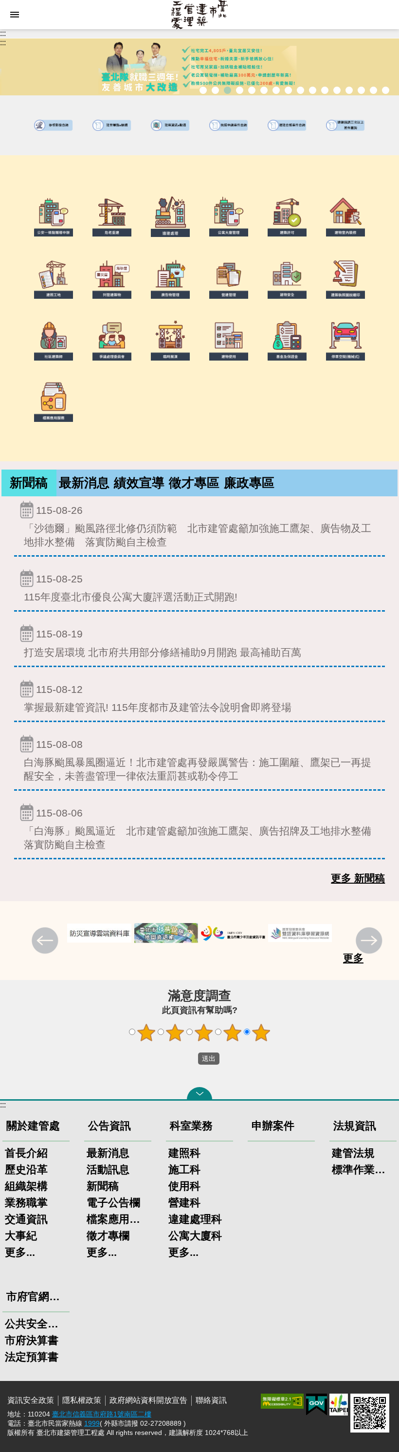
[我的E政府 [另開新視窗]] (316, 1405)
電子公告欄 (113, 1203)
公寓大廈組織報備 (312, 90)
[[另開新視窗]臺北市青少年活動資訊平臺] (233, 933)
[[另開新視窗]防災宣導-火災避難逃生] (99, 933)
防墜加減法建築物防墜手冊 (337, 90)
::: (3, 33)
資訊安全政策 (30, 1400)
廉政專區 (249, 483)
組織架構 (26, 1186)
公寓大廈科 (195, 1236)
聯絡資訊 (211, 1400)
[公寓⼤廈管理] (228, 215)
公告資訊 (109, 1126)
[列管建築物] (111, 277)
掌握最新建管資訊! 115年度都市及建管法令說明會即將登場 (157, 698)
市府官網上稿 (38, 1296)
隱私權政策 (81, 1400)
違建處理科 (195, 1219)
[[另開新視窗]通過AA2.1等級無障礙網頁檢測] (282, 1401)
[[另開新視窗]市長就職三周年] (199, 66)
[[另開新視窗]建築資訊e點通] (170, 125)
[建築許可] (287, 215)
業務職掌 (26, 1203)
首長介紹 (26, 1153)
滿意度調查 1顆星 (146, 1032)
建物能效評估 (349, 90)
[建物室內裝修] (345, 215)
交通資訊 (26, 1219)
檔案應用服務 (118, 1219)
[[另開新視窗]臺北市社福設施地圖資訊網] (166, 933)
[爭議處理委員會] (111, 339)
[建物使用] (228, 339)
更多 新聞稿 (358, 878)
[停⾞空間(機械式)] (345, 339)
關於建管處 (33, 1126)
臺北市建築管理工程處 (199, 14)
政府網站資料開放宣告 (148, 1400)
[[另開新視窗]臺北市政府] (338, 1405)
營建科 (184, 1203)
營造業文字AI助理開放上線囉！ (203, 90)
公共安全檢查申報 (324, 90)
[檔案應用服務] (53, 401)
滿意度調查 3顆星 (204, 1032)
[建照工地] (53, 277)
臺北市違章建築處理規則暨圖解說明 (251, 90)
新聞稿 (29, 483)
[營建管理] (228, 277)
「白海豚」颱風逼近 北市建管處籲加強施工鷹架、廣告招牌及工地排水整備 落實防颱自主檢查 (202, 828)
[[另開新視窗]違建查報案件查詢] (287, 125)
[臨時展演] (170, 339)
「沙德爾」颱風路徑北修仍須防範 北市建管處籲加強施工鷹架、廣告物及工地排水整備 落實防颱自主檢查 (197, 526)
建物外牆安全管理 (276, 90)
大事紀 (21, 1236)
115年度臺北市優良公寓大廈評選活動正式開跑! (130, 587)
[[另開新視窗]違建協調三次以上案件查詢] (345, 125)
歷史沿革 (26, 1169)
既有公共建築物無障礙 (264, 90)
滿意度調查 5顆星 (261, 1032)
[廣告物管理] (170, 277)
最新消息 (84, 483)
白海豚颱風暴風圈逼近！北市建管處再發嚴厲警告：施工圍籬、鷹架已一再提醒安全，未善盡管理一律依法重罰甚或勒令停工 (197, 760)
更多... (20, 1252)
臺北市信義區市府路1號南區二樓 (101, 1414)
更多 (353, 957)
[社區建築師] (53, 339)
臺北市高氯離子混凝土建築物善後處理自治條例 (361, 90)
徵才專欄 (108, 1236)
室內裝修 (288, 90)
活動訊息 (108, 1169)
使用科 (184, 1186)
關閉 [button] (199, 1093)
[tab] (28, 483)
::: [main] (3, 42)
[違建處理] (170, 215)
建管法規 (353, 1153)
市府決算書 (31, 1340)
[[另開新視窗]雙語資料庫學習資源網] (300, 933)
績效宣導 (139, 483)
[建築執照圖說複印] (345, 277)
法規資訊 (354, 1126)
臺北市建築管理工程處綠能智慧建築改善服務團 (239, 90)
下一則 (370, 941)
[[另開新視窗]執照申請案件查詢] (228, 125)
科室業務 (191, 1126)
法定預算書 (31, 1357)
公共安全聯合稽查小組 (36, 1324)
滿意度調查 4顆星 (232, 1032)
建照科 (184, 1153)
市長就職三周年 (215, 90)
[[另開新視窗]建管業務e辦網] (111, 125)
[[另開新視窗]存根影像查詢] (53, 125)
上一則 (46, 941)
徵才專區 (194, 483)
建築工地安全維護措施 (373, 90)
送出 (189, 1058)
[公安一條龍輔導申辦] (53, 215)
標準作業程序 (363, 1169)
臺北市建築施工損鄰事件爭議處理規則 (385, 90)
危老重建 (300, 90)
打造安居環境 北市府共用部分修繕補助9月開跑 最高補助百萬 (162, 642)
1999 (92, 1423)
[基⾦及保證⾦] (287, 339)
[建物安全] (287, 277)
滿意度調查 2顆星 (175, 1032)
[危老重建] (111, 215)
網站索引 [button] (14, 14)
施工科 (184, 1169)
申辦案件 (273, 1126)
